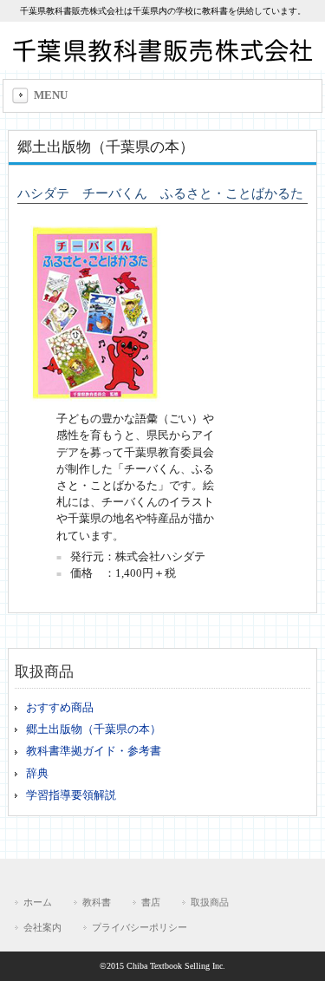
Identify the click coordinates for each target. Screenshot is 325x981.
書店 (150, 902)
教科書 (96, 902)
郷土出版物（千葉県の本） (93, 729)
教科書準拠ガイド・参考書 (93, 751)
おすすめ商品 (60, 708)
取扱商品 (210, 902)
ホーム (37, 902)
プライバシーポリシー (139, 927)
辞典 (37, 774)
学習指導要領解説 (71, 795)
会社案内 (42, 927)
